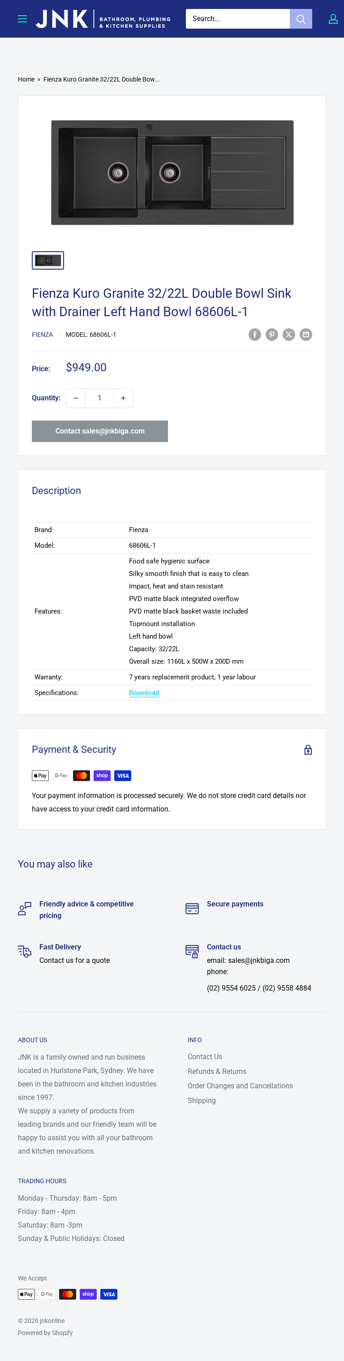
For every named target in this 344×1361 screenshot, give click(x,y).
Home (26, 79)
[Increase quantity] (123, 398)
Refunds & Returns (217, 1071)
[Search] (301, 19)
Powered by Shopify (45, 1332)
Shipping (202, 1100)
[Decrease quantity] (75, 398)
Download (144, 693)
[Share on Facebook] (255, 334)
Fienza (42, 334)
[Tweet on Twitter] (289, 334)
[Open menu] (22, 18)
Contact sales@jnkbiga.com (100, 431)
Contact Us (205, 1056)
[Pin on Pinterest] (272, 334)
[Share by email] (306, 334)
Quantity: (46, 398)
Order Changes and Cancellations (240, 1086)
